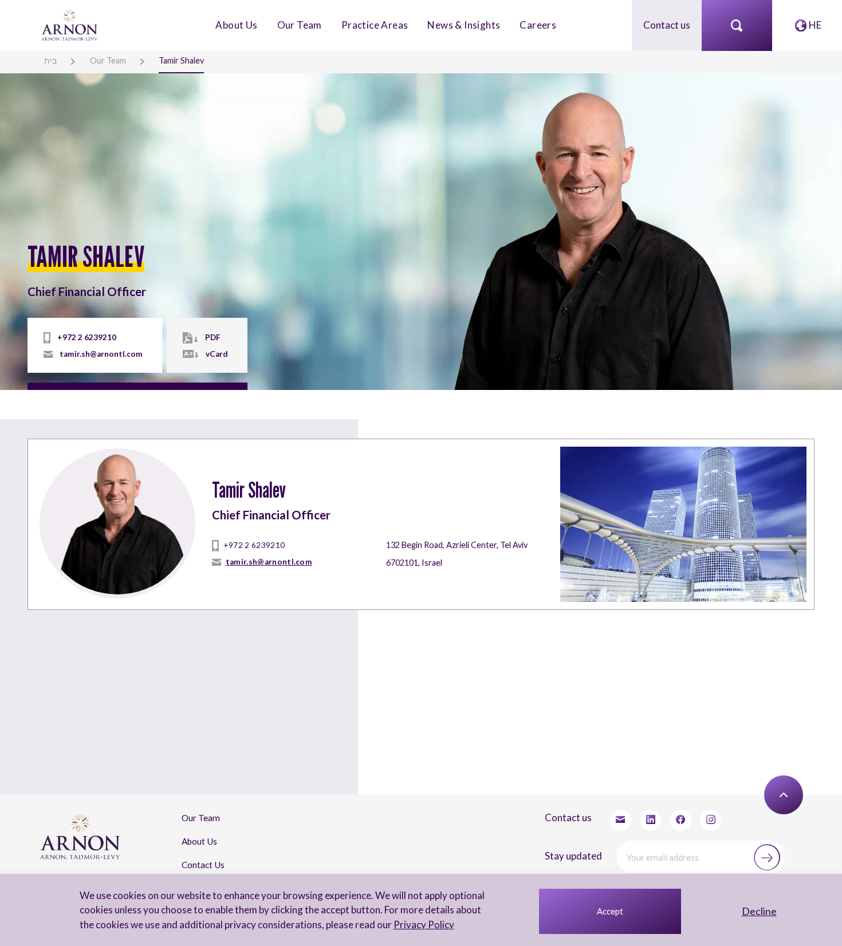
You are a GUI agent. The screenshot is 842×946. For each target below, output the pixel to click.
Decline (759, 911)
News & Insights (463, 25)
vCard (217, 353)
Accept (610, 911)
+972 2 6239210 (86, 337)
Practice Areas (374, 25)
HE (815, 25)
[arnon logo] (70, 24)
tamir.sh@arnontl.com (101, 353)
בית (50, 60)
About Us (236, 25)
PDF (213, 337)
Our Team (299, 25)
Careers (538, 25)
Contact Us (203, 865)
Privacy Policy (424, 925)
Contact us (666, 25)
